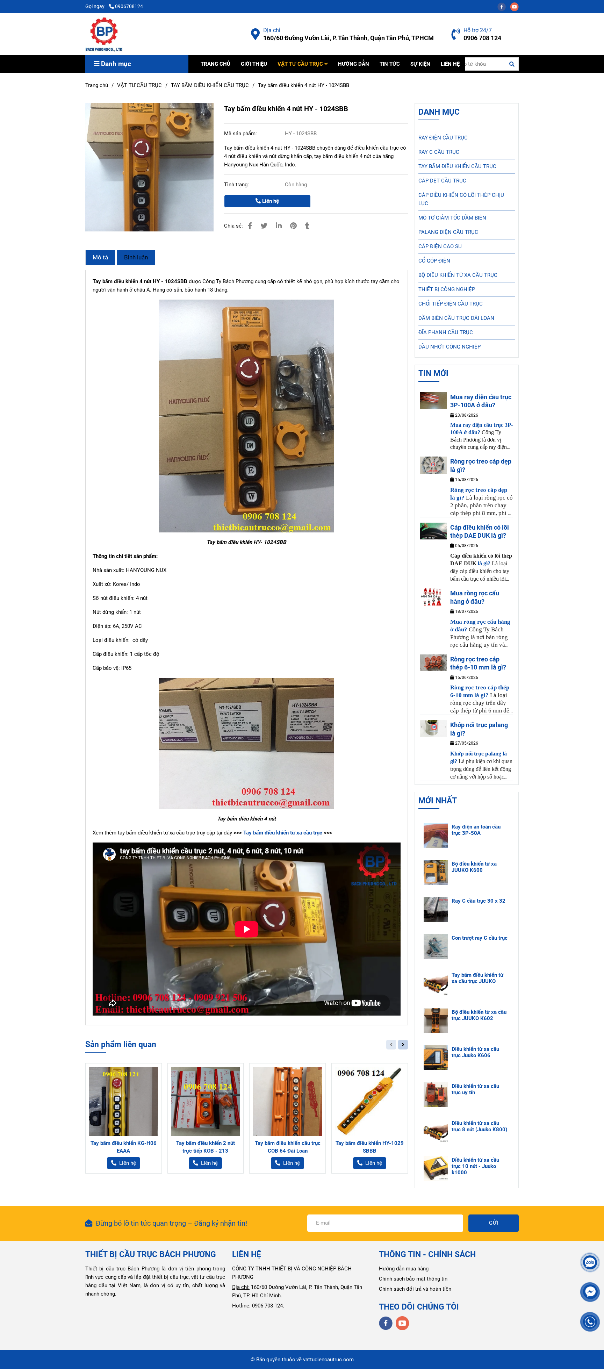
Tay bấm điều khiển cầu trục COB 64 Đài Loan (288, 1147)
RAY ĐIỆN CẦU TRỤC (443, 138)
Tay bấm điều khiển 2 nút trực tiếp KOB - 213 (205, 1147)
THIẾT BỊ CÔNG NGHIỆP (446, 289)
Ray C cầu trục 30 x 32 (478, 901)
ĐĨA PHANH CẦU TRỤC (445, 332)
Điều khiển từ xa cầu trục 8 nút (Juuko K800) (479, 1126)
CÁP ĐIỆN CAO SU (440, 246)
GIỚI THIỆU (254, 64)
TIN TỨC (390, 64)
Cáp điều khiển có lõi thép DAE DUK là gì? (479, 531)
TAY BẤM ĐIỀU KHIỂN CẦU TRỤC (210, 85)
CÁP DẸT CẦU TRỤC (442, 181)
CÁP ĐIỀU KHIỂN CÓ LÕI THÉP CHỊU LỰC (461, 199)
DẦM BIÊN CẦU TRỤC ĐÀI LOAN (456, 318)
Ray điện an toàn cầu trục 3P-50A (476, 830)
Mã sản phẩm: (241, 133)
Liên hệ (270, 201)
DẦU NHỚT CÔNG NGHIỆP (449, 347)
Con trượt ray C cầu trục (480, 938)
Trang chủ (96, 85)
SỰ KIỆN (420, 64)
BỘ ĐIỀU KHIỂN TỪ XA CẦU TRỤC (457, 275)
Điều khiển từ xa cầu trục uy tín (475, 1089)
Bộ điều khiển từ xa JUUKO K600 (474, 867)
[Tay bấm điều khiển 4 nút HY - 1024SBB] (104, 34)
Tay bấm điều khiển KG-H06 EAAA (124, 1147)
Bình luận (136, 257)
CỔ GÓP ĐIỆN (434, 261)
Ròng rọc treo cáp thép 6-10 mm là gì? (478, 663)
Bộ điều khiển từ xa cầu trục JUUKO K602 (479, 1015)
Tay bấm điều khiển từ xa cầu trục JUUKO (477, 978)
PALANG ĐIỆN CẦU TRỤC (448, 232)
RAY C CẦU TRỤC (438, 152)
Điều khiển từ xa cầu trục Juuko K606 (475, 1052)
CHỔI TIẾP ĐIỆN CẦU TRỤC (450, 304)
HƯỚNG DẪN (353, 64)
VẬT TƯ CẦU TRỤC (301, 64)
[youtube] (516, 6)
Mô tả (100, 257)
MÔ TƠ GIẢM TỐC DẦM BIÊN (452, 218)
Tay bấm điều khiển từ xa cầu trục (282, 833)
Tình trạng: (237, 184)
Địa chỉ (271, 30)
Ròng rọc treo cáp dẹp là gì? (480, 465)
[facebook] (503, 6)
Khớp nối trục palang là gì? (479, 729)
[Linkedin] (278, 226)
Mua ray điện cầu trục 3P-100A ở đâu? (480, 401)
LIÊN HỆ (450, 64)
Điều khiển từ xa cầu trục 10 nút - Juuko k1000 (475, 1166)
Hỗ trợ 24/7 (477, 30)
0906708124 (129, 6)
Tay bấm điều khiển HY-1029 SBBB (370, 1147)
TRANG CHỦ (215, 64)
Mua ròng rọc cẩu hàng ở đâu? (474, 597)
